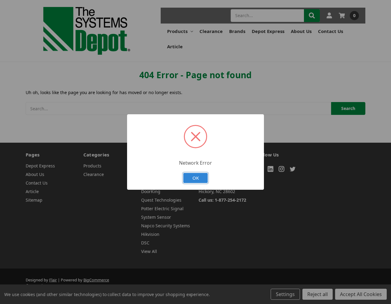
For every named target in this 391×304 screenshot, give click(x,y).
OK (195, 178)
